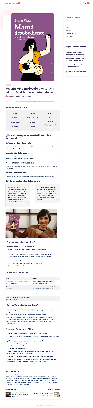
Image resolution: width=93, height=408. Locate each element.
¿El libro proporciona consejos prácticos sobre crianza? (25, 341)
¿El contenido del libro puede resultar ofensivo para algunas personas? (30, 356)
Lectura (29, 96)
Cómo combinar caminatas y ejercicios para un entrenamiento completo (76, 59)
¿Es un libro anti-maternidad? (16, 349)
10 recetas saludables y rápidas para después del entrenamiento (76, 72)
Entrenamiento (70, 24)
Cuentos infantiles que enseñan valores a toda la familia (74, 65)
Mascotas (68, 30)
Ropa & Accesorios (71, 33)
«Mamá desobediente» (11, 147)
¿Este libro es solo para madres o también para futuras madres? (27, 333)
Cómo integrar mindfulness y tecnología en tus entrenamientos (75, 53)
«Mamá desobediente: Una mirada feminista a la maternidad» (21, 309)
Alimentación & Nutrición (73, 17)
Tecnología (69, 36)
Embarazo (68, 20)
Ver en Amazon (50, 125)
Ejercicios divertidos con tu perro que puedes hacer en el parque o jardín (76, 47)
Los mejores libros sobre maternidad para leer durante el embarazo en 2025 (35, 101)
